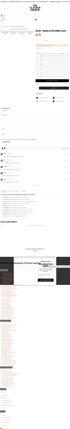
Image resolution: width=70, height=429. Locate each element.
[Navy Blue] (44, 50)
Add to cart (54, 88)
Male (44, 274)
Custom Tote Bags (6, 298)
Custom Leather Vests (7, 278)
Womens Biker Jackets (7, 380)
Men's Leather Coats (6, 326)
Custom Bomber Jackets (7, 273)
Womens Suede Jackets (7, 379)
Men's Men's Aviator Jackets (8, 352)
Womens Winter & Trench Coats (9, 375)
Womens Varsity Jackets (7, 386)
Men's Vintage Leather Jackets (8, 361)
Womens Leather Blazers (7, 383)
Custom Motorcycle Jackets (8, 279)
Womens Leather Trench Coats (9, 373)
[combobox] (35, 15)
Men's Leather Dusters (7, 327)
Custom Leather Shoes (7, 302)
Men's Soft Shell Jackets (7, 347)
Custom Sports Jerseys (7, 316)
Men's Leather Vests (6, 350)
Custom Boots (5, 299)
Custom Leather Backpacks (8, 291)
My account (3, 415)
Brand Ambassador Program (7, 405)
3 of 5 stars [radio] (6, 112)
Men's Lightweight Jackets (7, 343)
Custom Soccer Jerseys (7, 313)
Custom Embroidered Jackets (8, 275)
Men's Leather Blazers (7, 357)
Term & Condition (5, 422)
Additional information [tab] (14, 191)
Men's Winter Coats (6, 329)
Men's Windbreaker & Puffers (8, 340)
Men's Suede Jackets (6, 359)
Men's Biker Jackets (6, 354)
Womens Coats (5, 370)
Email (3, 134)
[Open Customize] (6, 19)
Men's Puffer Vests (6, 346)
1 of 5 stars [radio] (2, 112)
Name (3, 128)
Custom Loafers (5, 303)
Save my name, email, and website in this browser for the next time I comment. (20, 139)
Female (40, 274)
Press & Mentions (4, 395)
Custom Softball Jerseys (7, 315)
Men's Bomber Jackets (7, 355)
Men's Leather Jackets (7, 348)
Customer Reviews (5, 400)
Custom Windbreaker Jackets (8, 286)
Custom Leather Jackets (7, 277)
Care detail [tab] (23, 191)
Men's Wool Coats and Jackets (8, 330)
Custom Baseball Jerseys (7, 307)
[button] (35, 257)
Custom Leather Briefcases (8, 294)
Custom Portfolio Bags (7, 296)
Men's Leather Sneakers (7, 339)
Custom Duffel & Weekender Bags (9, 289)
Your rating (4, 110)
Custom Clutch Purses (7, 287)
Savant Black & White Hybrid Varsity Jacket (35, 249)
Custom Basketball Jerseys (8, 308)
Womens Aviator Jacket (7, 378)
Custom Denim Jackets (7, 274)
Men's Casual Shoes (6, 333)
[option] (5, 33)
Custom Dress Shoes (6, 300)
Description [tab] (4, 191)
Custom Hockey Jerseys (7, 312)
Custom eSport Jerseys (7, 309)
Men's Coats (4, 323)
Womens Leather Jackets (7, 377)
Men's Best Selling (6, 351)
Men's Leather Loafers (7, 336)
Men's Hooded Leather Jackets (8, 356)
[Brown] (39, 50)
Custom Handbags (6, 290)
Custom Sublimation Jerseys (8, 317)
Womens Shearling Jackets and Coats (10, 374)
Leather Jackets (6, 26)
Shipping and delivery (5, 417)
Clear (62, 53)
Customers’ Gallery (5, 397)
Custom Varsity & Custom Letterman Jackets (12, 285)
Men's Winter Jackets (6, 363)
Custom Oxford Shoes (7, 306)
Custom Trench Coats (7, 283)
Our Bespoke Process (5, 402)
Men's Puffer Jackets (6, 344)
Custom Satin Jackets (7, 282)
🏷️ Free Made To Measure (52, 80)
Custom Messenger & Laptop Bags (9, 295)
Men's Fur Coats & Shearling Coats (9, 325)
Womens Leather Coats (7, 371)
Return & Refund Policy (6, 420)
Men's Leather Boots (6, 335)
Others (48, 274)
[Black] (36, 50)
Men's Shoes (4, 331)
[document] (35, 271)
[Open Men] (3, 14)
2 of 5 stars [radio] (4, 112)
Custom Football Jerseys (7, 311)
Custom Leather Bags (6, 292)
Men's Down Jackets (6, 342)
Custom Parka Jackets (7, 281)
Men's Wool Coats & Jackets (8, 364)
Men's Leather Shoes (6, 338)
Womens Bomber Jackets (7, 382)
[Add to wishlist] (37, 88)
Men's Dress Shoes (6, 334)
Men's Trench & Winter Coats (8, 360)
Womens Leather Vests (7, 384)
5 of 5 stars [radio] (9, 112)
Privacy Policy (4, 425)
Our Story (3, 392)
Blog (2, 407)
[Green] (42, 50)
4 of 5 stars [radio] (8, 112)
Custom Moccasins (6, 304)
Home (2, 26)
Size (38, 53)
